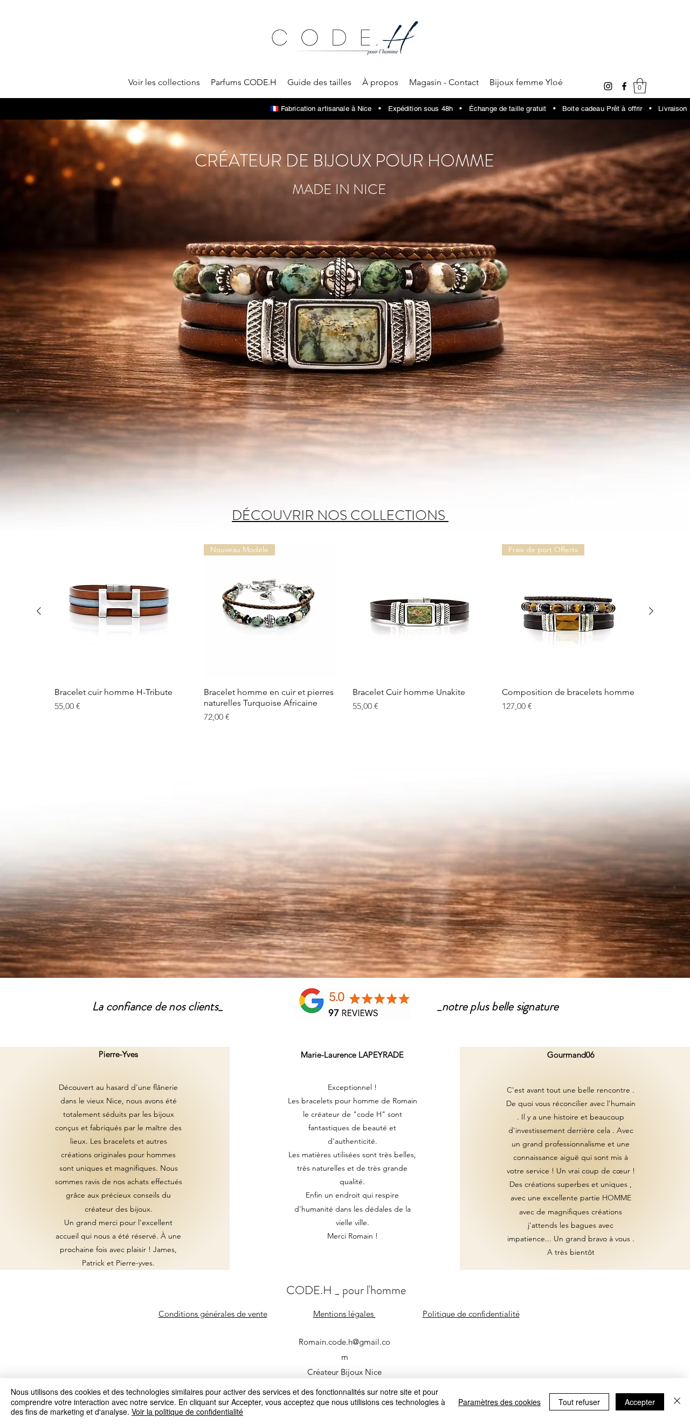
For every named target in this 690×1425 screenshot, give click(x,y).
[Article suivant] (651, 610)
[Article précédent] (38, 610)
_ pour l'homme (370, 1290)
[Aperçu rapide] (121, 611)
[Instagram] (608, 86)
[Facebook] (624, 86)
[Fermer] (677, 1401)
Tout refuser (579, 1401)
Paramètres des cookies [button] (499, 1401)
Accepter (640, 1401)
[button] (639, 86)
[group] (345, 634)
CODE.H (310, 1290)
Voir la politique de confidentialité (187, 1411)
